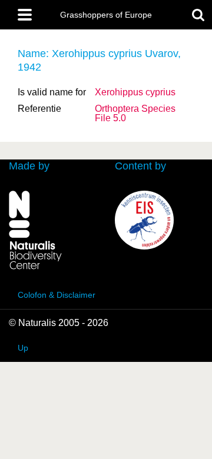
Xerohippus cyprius (135, 92)
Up (23, 347)
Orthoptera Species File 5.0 (135, 113)
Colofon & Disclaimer (56, 295)
